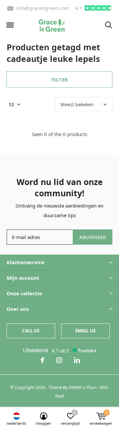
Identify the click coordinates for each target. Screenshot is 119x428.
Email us (85, 331)
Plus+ (91, 387)
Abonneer (92, 237)
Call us (30, 331)
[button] (10, 25)
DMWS (75, 387)
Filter (59, 79)
